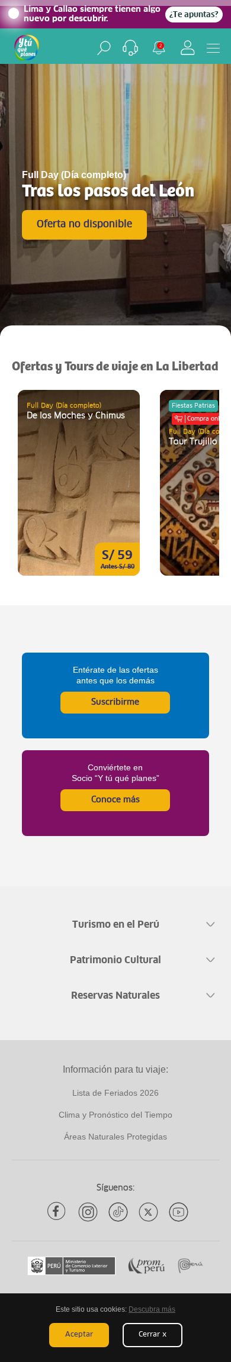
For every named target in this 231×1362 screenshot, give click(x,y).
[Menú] (213, 48)
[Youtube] (178, 1212)
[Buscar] (104, 48)
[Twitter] (148, 1212)
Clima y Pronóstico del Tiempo (115, 1114)
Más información (79, 483)
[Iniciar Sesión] (188, 47)
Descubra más (152, 1309)
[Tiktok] (118, 1212)
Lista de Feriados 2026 (115, 1093)
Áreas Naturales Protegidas (115, 1136)
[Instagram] (88, 1212)
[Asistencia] (130, 48)
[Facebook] (57, 1212)
